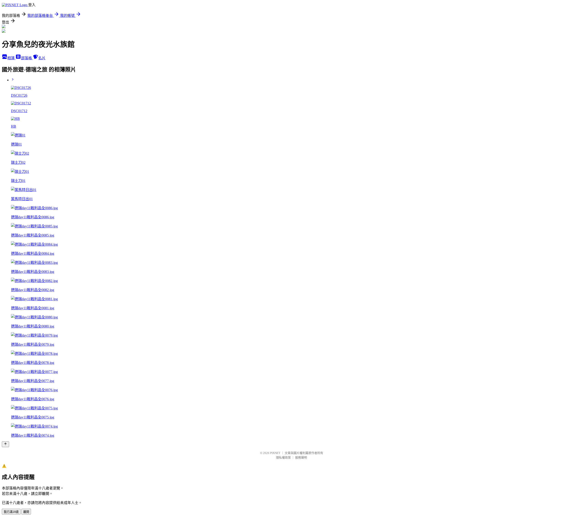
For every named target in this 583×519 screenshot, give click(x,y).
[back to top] (5, 444)
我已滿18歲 (11, 512)
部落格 (27, 58)
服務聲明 (301, 457)
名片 (42, 58)
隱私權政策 (283, 457)
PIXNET (275, 453)
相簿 (11, 58)
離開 (26, 512)
